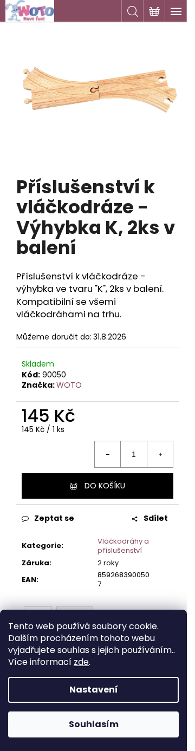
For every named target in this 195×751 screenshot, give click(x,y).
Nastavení (93, 689)
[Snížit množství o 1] (108, 454)
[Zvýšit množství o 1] (160, 454)
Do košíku (104, 485)
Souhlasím (94, 724)
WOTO (69, 385)
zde (81, 662)
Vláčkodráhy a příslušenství (123, 546)
